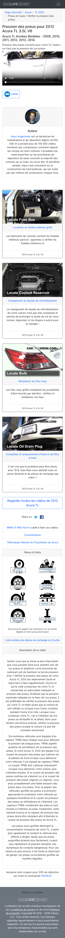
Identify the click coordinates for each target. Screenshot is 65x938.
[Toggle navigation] (58, 4)
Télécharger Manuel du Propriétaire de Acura (32, 542)
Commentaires (32, 534)
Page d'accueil (13, 12)
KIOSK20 (46, 875)
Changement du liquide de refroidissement (32, 300)
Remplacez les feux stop (32, 381)
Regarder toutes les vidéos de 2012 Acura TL (32, 503)
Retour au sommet (32, 892)
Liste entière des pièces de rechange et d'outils (32, 640)
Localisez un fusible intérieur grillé (32, 227)
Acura (28, 12)
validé (14, 93)
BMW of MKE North (18, 527)
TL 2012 (39, 12)
